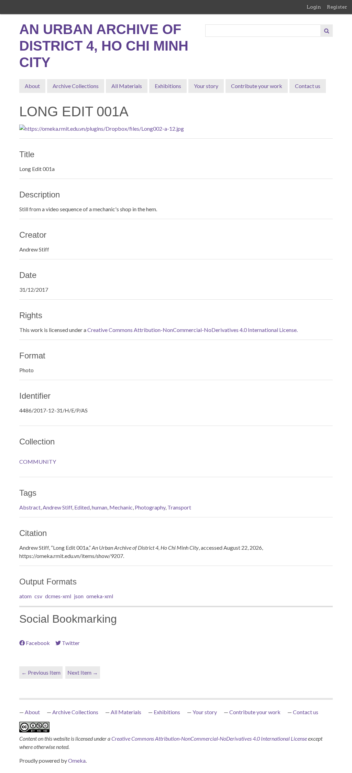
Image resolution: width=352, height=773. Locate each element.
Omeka (77, 760)
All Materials (126, 86)
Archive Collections (76, 86)
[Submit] (326, 30)
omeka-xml (99, 596)
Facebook (38, 643)
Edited (82, 507)
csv (38, 596)
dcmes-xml (58, 596)
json (79, 596)
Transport (179, 507)
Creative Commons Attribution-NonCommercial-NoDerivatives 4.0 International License (209, 738)
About (32, 86)
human (99, 507)
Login (314, 7)
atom (25, 596)
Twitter (71, 643)
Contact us (307, 86)
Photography (150, 507)
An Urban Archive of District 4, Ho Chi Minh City (103, 46)
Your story (206, 86)
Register (337, 7)
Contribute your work (256, 86)
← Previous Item (40, 672)
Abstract (30, 507)
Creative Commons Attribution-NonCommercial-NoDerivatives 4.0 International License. (192, 329)
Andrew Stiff (57, 507)
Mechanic (121, 507)
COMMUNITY (37, 461)
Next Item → (82, 672)
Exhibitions (168, 86)
